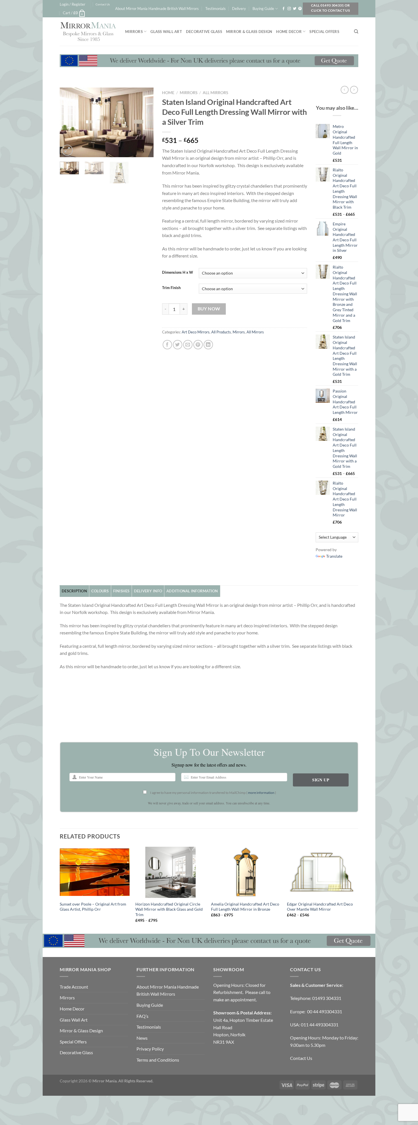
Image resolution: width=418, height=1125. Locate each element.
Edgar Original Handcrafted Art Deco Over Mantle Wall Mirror (320, 907)
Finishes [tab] (121, 591)
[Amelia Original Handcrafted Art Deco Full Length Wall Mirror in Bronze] (246, 872)
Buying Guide (263, 8)
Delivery (239, 8)
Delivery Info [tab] (148, 591)
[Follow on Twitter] (294, 9)
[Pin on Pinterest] (198, 344)
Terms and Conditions (157, 1059)
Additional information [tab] (192, 591)
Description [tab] (74, 591)
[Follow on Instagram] (289, 9)
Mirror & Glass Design (249, 31)
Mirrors (134, 31)
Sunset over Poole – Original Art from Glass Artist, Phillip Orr (93, 907)
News (142, 1038)
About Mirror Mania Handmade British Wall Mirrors (157, 8)
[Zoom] (67, 150)
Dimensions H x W (177, 273)
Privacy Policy (150, 1048)
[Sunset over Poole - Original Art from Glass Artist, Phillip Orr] (95, 872)
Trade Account (74, 986)
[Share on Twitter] (177, 344)
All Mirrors (215, 92)
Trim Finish (171, 288)
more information (261, 792)
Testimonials (215, 8)
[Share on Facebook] (167, 344)
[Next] (144, 122)
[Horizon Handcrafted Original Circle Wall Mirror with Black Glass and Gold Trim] (170, 872)
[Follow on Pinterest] (300, 9)
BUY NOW (209, 308)
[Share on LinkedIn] (208, 344)
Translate (334, 556)
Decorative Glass (204, 31)
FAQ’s (142, 1016)
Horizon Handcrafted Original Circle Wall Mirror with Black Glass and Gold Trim (169, 909)
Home (168, 92)
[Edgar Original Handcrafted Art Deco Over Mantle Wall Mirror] (322, 872)
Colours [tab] (100, 591)
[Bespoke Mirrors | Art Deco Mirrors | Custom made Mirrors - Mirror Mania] (88, 31)
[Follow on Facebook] (283, 9)
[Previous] (69, 122)
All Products (221, 332)
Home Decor (289, 31)
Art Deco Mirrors (196, 332)
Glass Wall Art (166, 31)
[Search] (356, 31)
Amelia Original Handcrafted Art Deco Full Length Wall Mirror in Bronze (245, 907)
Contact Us (103, 4)
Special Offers (324, 31)
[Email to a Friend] (188, 344)
